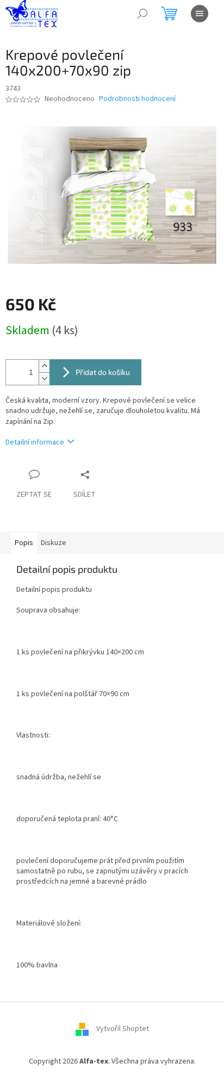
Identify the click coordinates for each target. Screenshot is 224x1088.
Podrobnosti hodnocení (137, 99)
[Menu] (199, 13)
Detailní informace (34, 442)
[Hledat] (142, 13)
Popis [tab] (24, 542)
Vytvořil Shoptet (122, 1029)
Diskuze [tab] (53, 542)
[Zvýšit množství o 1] (44, 366)
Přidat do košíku (103, 372)
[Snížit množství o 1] (44, 378)
